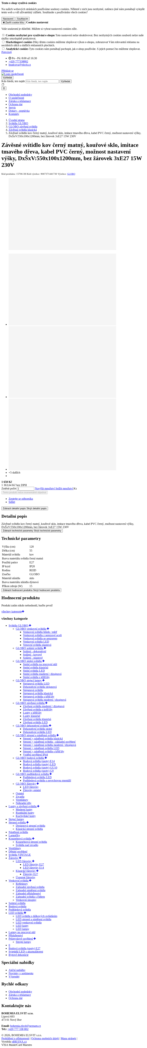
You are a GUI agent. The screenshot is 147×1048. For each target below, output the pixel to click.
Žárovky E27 (30, 874)
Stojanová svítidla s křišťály (38, 696)
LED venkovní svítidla (29, 922)
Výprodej (14, 976)
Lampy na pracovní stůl (22, 932)
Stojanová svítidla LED (36, 683)
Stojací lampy (16, 819)
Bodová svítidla (17, 906)
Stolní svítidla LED (34, 670)
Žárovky (14, 857)
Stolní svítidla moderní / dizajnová (42, 673)
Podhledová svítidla (20, 909)
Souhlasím (22, 18)
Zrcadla (20, 796)
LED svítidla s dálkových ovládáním (36, 916)
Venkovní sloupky (26, 899)
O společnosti (16, 97)
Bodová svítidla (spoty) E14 (39, 761)
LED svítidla (16, 912)
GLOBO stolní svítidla (29, 661)
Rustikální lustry (25, 812)
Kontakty (14, 114)
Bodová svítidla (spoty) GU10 (40, 767)
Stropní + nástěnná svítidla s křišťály (43, 751)
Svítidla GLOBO (19, 625)
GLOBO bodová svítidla (30, 757)
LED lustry (22, 925)
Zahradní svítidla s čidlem (30, 896)
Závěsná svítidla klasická (37, 719)
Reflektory (22, 883)
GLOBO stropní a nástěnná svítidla (36, 735)
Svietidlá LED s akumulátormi (26, 951)
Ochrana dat (15, 104)
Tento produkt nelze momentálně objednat (24, 492)
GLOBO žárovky (26, 783)
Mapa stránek (68, 1038)
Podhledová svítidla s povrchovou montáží (47, 780)
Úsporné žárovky (25, 877)
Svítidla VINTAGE (20, 854)
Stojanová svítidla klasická (38, 693)
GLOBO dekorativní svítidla (32, 725)
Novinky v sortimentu (21, 973)
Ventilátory (22, 799)
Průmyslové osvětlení (21, 938)
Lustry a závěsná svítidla (23, 806)
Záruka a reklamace (20, 101)
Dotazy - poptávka (19, 110)
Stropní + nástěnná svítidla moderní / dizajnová (49, 744)
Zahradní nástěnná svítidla (30, 890)
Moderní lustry (24, 809)
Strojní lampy (23, 941)
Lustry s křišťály (32, 712)
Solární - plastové (33, 657)
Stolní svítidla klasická (35, 667)
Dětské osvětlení (18, 851)
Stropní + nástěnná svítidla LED (41, 748)
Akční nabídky (17, 970)
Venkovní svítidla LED (36, 641)
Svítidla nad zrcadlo (27, 845)
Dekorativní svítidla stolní (37, 728)
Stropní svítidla (17, 822)
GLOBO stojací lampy (29, 680)
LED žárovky (31, 786)
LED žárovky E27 (33, 864)
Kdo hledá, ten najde (13, 81)
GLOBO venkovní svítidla (31, 628)
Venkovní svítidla (19, 880)
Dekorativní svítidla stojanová (40, 686)
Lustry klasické (31, 715)
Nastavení (8, 18)
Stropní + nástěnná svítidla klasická (43, 738)
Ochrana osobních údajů (45, 1038)
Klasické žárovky (26, 870)
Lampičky (14, 835)
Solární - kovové (32, 654)
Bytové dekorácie (19, 954)
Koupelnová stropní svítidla (31, 841)
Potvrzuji (6, 52)
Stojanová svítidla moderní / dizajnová (44, 699)
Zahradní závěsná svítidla (30, 887)
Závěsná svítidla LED (35, 722)
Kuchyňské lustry (26, 816)
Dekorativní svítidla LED (37, 732)
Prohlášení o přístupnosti (15, 1038)
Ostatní (20, 793)
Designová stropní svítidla (30, 825)
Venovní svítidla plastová (37, 644)
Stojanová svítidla (33, 690)
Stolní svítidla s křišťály (36, 677)
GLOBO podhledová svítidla (32, 774)
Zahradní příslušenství (28, 893)
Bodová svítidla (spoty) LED (39, 764)
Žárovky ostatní (32, 790)
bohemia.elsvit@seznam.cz (25, 1025)
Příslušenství (16, 935)
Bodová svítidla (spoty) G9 (38, 770)
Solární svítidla (17, 903)
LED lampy (22, 929)
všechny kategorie (11, 611)
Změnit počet (8, 488)
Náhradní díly (23, 803)
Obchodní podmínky (20, 94)
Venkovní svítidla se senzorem (40, 638)
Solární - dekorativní (34, 651)
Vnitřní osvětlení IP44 (35, 754)
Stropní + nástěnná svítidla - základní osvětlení (49, 741)
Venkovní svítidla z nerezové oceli (42, 635)
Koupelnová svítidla (20, 838)
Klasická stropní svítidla (29, 828)
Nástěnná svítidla (18, 832)
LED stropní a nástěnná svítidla (33, 919)
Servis (12, 107)
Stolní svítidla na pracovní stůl (40, 664)
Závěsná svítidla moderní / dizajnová (43, 706)
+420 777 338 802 (18, 1029)
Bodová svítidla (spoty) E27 (24, 948)
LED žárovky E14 (33, 867)
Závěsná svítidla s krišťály (38, 709)
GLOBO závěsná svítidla (30, 703)
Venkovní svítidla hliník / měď (40, 631)
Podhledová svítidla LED (37, 777)
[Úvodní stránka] (12, 74)
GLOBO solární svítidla (30, 648)
